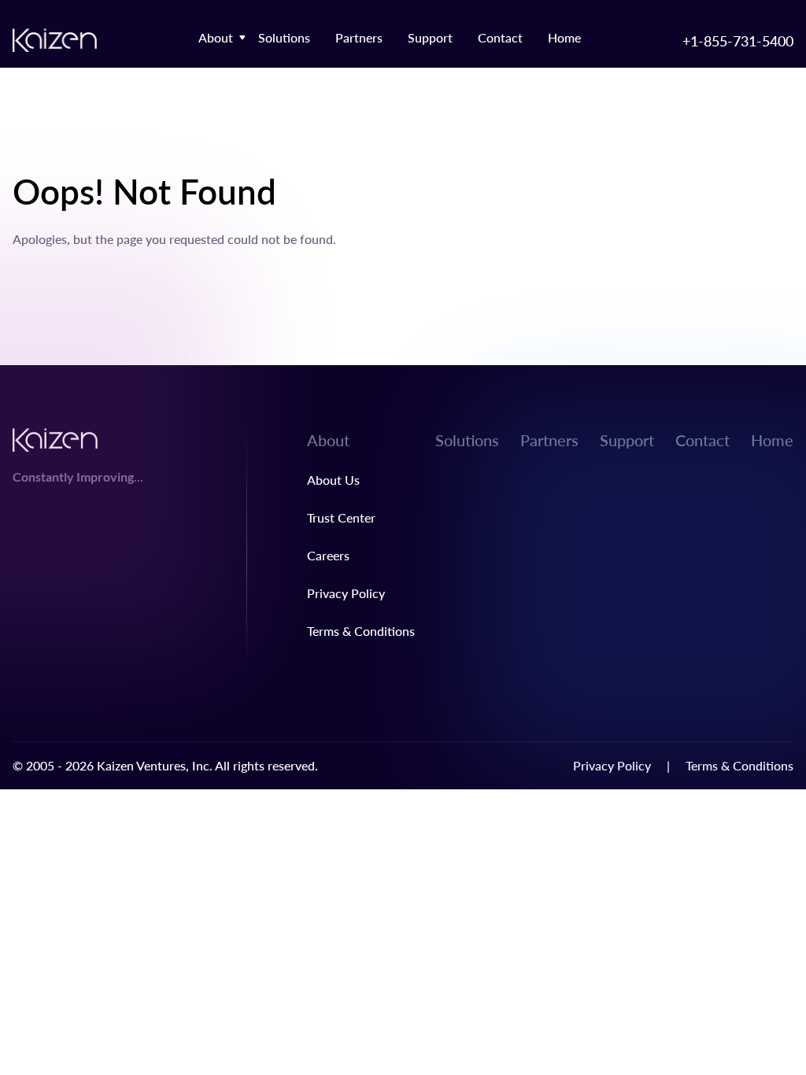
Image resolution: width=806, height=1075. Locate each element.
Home (564, 37)
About (215, 37)
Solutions (284, 37)
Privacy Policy (346, 593)
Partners (359, 37)
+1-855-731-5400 (737, 40)
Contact (500, 37)
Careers (328, 555)
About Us (333, 479)
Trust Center (341, 517)
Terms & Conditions (361, 630)
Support (430, 37)
